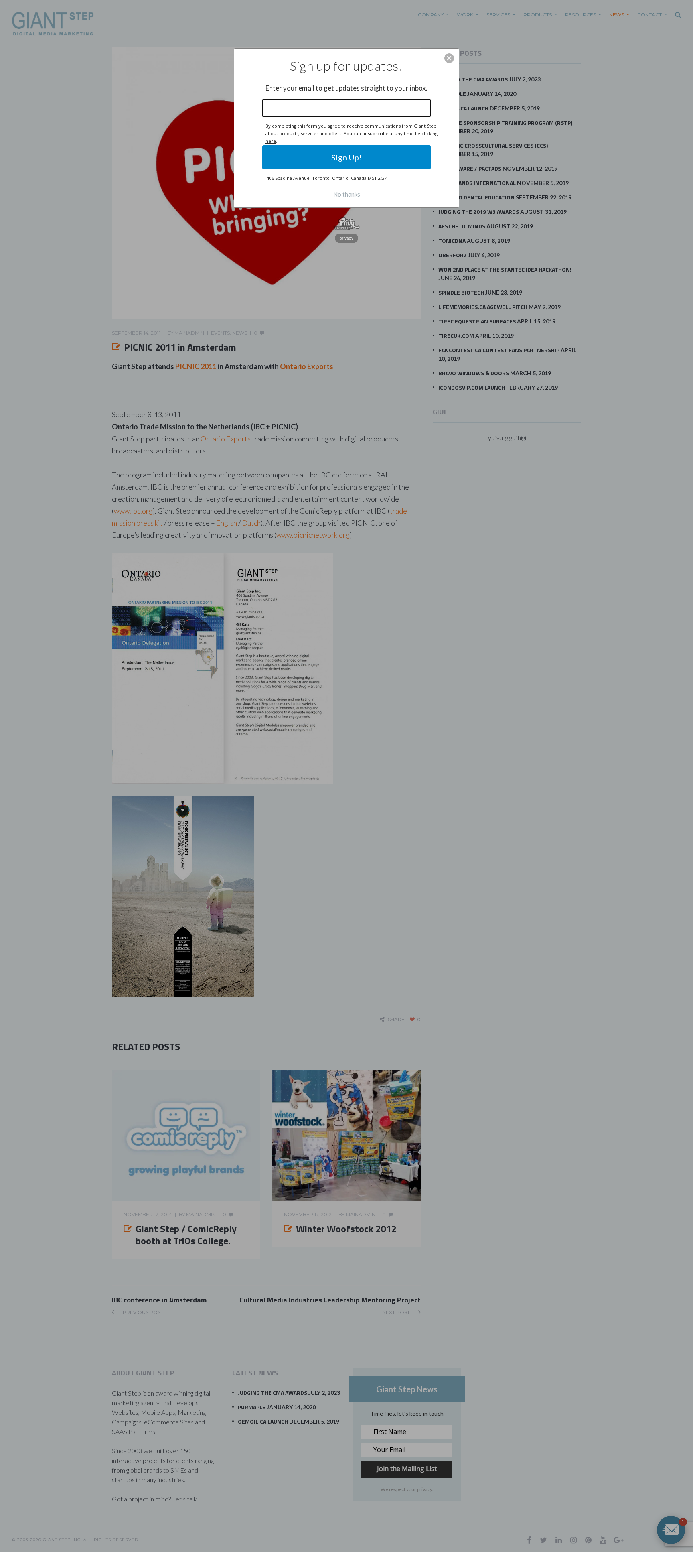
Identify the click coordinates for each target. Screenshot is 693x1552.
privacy (346, 238)
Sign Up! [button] (346, 157)
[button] (449, 58)
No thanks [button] (346, 194)
